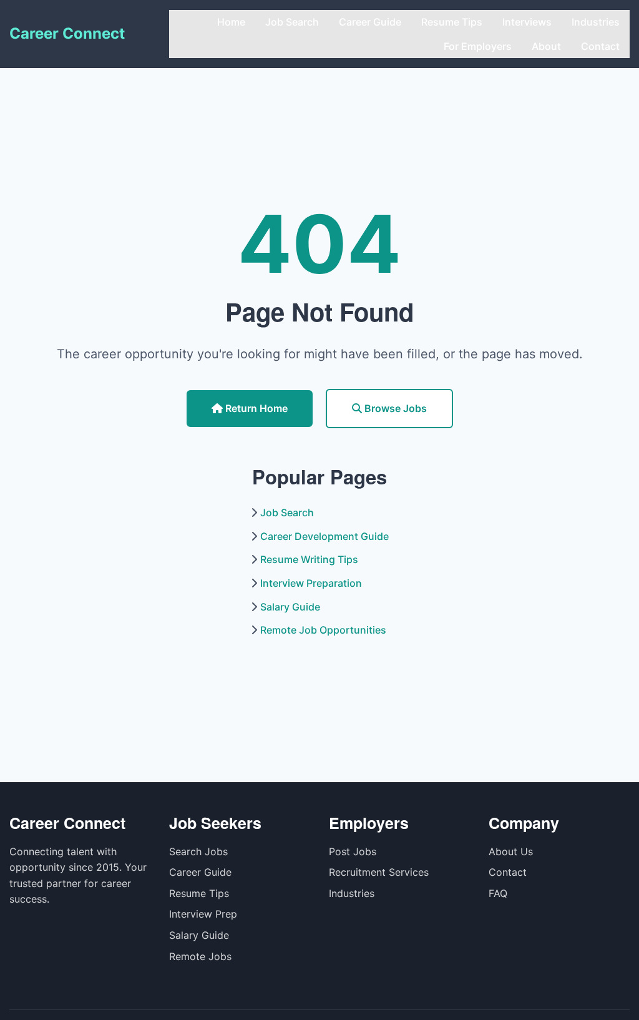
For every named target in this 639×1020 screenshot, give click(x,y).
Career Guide (370, 22)
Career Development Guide (324, 536)
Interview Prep (203, 914)
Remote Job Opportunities (323, 630)
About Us (511, 851)
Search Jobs (198, 851)
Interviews (527, 22)
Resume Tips (451, 22)
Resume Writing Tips (309, 559)
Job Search (292, 22)
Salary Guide (290, 607)
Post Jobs (352, 851)
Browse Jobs (394, 408)
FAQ (498, 893)
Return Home (255, 408)
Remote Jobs (200, 956)
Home (231, 22)
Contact (600, 46)
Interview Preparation (311, 583)
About (546, 46)
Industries (596, 22)
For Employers (478, 46)
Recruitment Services (379, 872)
